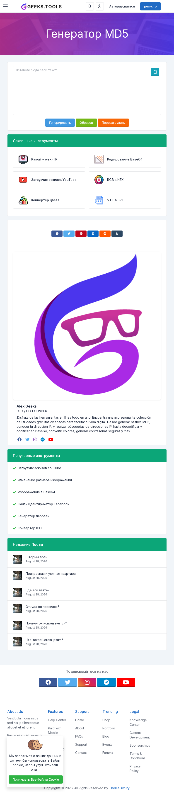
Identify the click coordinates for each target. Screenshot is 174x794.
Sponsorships (140, 745)
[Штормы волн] (17, 561)
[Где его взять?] (17, 594)
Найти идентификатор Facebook (43, 504)
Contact (81, 753)
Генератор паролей (33, 516)
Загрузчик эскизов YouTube (39, 468)
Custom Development (140, 735)
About (79, 728)
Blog (105, 736)
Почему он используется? (46, 623)
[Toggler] (5, 6)
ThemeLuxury (119, 788)
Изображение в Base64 (36, 492)
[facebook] (20, 439)
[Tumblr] (117, 234)
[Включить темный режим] (100, 6)
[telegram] (43, 439)
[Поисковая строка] (90, 6)
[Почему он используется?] (17, 627)
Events (107, 744)
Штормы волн (36, 557)
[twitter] (27, 439)
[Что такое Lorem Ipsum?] (17, 644)
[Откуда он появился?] (17, 611)
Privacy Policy (135, 768)
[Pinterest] (81, 234)
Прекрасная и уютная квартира (51, 573)
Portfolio (108, 728)
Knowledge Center (138, 722)
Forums (107, 753)
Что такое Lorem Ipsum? (44, 640)
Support (81, 744)
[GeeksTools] (42, 6)
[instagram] (35, 439)
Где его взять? (37, 590)
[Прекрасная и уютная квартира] (17, 578)
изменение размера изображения (45, 480)
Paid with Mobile (54, 730)
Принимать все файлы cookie (35, 779)
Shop (106, 720)
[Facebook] (57, 234)
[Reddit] (105, 234)
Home (79, 720)
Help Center (57, 720)
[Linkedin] (93, 234)
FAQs (79, 736)
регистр (150, 6)
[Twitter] (69, 234)
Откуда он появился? (42, 607)
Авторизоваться (122, 6)
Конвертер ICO (30, 528)
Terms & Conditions (137, 756)
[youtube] (51, 439)
